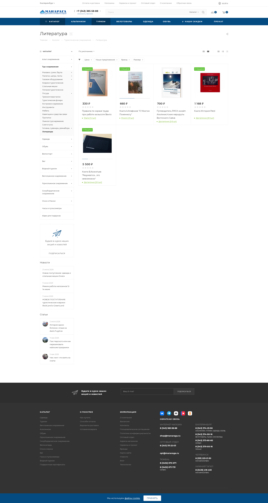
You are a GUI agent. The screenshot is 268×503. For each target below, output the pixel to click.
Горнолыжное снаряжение (52, 437)
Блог (122, 461)
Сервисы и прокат (128, 445)
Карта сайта (125, 453)
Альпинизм (45, 429)
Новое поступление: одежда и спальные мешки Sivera (56, 274)
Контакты (124, 425)
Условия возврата (88, 429)
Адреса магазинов (129, 441)
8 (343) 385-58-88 (168, 428)
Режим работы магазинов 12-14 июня (56, 287)
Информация (128, 412)
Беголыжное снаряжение (52, 425)
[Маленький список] (204, 51)
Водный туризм (47, 461)
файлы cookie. (132, 498)
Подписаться (184, 391)
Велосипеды (46, 445)
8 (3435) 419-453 (203, 471)
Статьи (44, 314)
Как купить (85, 417)
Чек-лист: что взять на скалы (60, 359)
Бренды (123, 449)
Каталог (45, 412)
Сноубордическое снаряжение (55, 441)
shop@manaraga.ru (170, 436)
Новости (45, 262)
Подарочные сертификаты (52, 464)
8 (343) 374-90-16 (209, 435)
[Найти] (203, 12)
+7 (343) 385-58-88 (87, 11)
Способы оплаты (88, 421)
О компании (126, 417)
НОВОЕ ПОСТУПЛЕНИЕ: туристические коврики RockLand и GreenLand (54, 302)
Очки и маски (46, 449)
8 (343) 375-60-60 (204, 441)
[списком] (223, 51)
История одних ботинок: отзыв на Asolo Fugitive (58, 328)
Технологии (125, 464)
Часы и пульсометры (49, 457)
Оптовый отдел (127, 437)
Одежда (43, 417)
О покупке (86, 412)
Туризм (43, 421)
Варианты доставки (89, 425)
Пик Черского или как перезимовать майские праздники (60, 344)
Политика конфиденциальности (135, 433)
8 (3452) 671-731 (167, 468)
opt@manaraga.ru (169, 453)
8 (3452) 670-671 (168, 463)
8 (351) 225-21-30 (203, 459)
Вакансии (125, 421)
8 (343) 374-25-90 (210, 429)
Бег (41, 453)
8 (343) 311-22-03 (168, 445)
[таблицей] (227, 51)
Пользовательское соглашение (134, 429)
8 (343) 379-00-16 (204, 447)
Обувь (43, 433)
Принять (152, 498)
